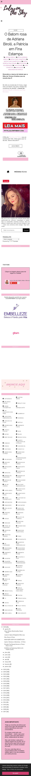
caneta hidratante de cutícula (20, 442)
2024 (4, 671)
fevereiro (7, 664)
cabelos (7, 443)
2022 (4, 676)
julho (6, 652)
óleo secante (22, 613)
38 (21, 153)
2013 (4, 697)
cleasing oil (21, 446)
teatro (20, 595)
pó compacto (22, 539)
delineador (8, 459)
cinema (7, 446)
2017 (4, 688)
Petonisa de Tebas (15, 137)
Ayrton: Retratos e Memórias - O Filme (14, 642)
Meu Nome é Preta (9, 637)
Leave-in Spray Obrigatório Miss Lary (14, 635)
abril (6, 659)
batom (7, 434)
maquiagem (19, 67)
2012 (4, 700)
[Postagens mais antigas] (20, 172)
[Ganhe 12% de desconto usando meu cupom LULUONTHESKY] (15, 339)
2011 (4, 702)
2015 (4, 693)
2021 (4, 678)
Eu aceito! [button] (15, 773)
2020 (4, 681)
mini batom (21, 505)
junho (6, 654)
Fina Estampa (18, 65)
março (7, 661)
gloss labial (8, 490)
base (19, 431)
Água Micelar (9, 605)
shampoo (7, 558)
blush (20, 434)
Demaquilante (20, 407)
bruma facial (22, 437)
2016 (4, 690)
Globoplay (21, 413)
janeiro (7, 666)
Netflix (20, 422)
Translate (15, 241)
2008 (4, 709)
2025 (4, 669)
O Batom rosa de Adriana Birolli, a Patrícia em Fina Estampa (15, 44)
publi (19, 536)
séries (20, 580)
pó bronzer (8, 539)
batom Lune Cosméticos (18, 59)
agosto (7, 629)
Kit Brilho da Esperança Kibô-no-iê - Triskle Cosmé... (14, 648)
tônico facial (22, 598)
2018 (4, 685)
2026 (4, 627)
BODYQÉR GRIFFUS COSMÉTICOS (14, 639)
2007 (4, 711)
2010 (4, 704)
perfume (7, 523)
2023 (4, 674)
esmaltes (7, 472)
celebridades (7, 65)
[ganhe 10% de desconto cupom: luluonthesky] (15, 324)
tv (5, 598)
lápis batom (8, 502)
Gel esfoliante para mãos (8, 412)
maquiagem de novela (15, 69)
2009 (4, 707)
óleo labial (8, 613)
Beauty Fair (21, 403)
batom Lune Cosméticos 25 (12, 61)
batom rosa (22, 63)
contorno (8, 449)
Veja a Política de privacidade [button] (15, 769)
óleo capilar (8, 610)
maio (6, 657)
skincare (7, 567)
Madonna (21, 418)
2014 (4, 695)
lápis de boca (22, 502)
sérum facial (9, 590)
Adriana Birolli (10, 57)
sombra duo (8, 571)
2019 (4, 683)
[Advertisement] (15, 364)
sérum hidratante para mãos (19, 589)
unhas (7, 602)
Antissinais (8, 398)
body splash (8, 437)
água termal (22, 605)
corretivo (21, 449)
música (7, 518)
